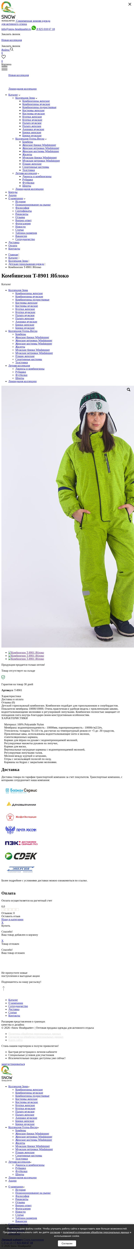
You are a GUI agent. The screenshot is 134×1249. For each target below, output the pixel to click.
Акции (12, 1180)
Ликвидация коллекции (22, 381)
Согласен (67, 1243)
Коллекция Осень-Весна (22, 331)
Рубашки (20, 371)
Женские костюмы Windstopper (33, 343)
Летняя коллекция (19, 365)
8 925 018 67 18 (46, 29)
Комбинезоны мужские (29, 296)
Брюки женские (24, 324)
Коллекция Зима (18, 290)
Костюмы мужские (26, 305)
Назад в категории (12, 919)
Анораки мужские (26, 321)
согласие (55, 1232)
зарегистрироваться (13, 1064)
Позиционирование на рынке (33, 1192)
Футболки (21, 375)
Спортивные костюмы (28, 359)
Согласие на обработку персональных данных (35, 1036)
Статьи (12, 1012)
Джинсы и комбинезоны (29, 368)
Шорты (19, 378)
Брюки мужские (25, 327)
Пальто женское (24, 318)
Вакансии (21, 1221)
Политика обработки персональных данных (34, 1033)
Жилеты (20, 346)
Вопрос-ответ (23, 1205)
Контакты (14, 1015)
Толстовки (21, 362)
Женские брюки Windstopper (32, 337)
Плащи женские (25, 356)
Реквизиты (21, 1199)
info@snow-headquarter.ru (16, 29)
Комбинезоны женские (29, 293)
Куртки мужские (25, 312)
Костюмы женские (26, 302)
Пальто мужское (25, 315)
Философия (22, 1196)
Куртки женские (25, 309)
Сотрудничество (18, 1006)
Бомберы (20, 334)
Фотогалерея (23, 1208)
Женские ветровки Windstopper (33, 340)
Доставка (13, 1009)
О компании (15, 1003)
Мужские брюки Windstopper (32, 349)
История (20, 1189)
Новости (20, 1211)
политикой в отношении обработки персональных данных (96, 1232)
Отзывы (20, 1202)
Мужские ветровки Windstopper (34, 353)
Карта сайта (15, 1040)
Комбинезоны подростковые (32, 299)
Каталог (13, 999)
